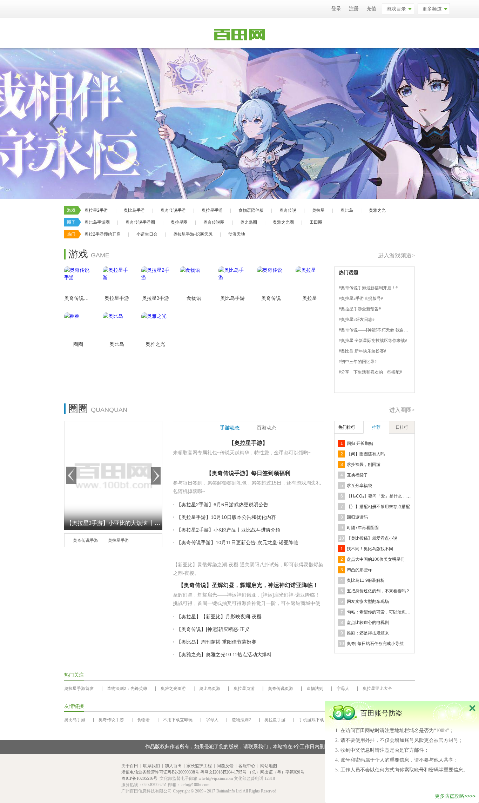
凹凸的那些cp (359, 569)
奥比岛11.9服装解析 (366, 580)
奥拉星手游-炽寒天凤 (192, 234)
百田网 (107, 778)
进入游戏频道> (396, 255)
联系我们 (151, 765)
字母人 (343, 688)
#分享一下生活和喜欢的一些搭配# (370, 372)
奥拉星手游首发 (79, 688)
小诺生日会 (146, 234)
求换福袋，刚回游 (363, 464)
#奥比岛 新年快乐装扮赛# (362, 351)
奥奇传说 (287, 210)
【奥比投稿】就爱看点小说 (372, 538)
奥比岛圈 (248, 222)
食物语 (194, 298)
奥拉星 (318, 210)
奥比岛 (346, 210)
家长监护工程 (199, 765)
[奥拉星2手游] (155, 280)
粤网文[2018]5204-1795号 (223, 772)
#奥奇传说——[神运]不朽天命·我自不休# (376, 330)
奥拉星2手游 (96, 210)
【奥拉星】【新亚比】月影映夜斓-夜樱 (219, 616)
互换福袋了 (357, 475)
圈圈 (78, 344)
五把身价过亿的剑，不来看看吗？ (378, 590)
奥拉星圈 (179, 222)
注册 (354, 8)
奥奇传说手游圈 (140, 222)
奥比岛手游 (134, 210)
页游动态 (266, 427)
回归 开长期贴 (360, 443)
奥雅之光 (377, 210)
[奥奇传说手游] (78, 280)
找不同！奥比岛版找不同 (370, 548)
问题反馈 (225, 765)
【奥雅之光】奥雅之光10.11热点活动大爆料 (224, 654)
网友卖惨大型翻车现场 (368, 601)
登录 (336, 8)
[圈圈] (78, 326)
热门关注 (74, 675)
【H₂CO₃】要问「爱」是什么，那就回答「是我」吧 (395, 496)
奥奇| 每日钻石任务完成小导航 (375, 643)
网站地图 (268, 765)
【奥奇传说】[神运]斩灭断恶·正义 (213, 629)
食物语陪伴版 (251, 210)
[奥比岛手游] (232, 280)
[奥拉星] (310, 280)
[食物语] (194, 280)
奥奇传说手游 (173, 210)
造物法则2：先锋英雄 (127, 688)
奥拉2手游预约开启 (103, 234)
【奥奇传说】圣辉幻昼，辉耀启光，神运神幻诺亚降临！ (248, 585)
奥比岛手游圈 (97, 222)
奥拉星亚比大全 (377, 688)
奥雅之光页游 (173, 688)
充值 (371, 8)
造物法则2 (241, 719)
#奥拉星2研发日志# (357, 319)
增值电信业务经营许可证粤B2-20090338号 (160, 772)
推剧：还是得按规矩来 (368, 633)
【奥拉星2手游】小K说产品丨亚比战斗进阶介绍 (228, 530)
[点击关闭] (472, 708)
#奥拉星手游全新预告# (360, 309)
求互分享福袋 (359, 485)
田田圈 (316, 222)
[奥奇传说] (271, 280)
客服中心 (246, 765)
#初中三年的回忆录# (358, 361)
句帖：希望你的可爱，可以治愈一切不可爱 (387, 612)
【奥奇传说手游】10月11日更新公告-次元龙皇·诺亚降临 (237, 542)
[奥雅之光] (155, 326)
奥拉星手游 (212, 210)
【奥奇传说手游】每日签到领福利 (248, 473)
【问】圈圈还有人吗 (366, 454)
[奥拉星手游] (117, 280)
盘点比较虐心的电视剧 (368, 622)
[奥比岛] (117, 326)
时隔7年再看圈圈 (363, 527)
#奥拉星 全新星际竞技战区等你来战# (373, 340)
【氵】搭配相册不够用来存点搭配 (378, 506)
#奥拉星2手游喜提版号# (361, 298)
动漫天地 (236, 234)
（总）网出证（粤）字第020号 (276, 772)
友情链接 (74, 706)
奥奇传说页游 (280, 688)
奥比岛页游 (209, 688)
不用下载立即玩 (178, 719)
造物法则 (314, 688)
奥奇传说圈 (213, 222)
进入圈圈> (402, 410)
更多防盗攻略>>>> (455, 796)
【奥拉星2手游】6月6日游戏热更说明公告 (222, 504)
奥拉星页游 (244, 688)
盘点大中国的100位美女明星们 (376, 559)
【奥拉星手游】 (248, 443)
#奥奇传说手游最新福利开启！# (368, 287)
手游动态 (230, 427)
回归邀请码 (357, 517)
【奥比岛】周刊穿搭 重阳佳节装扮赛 (216, 642)
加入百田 (173, 765)
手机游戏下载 (311, 719)
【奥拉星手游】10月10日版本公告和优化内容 (226, 517)
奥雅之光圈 (283, 222)
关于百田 (129, 765)
